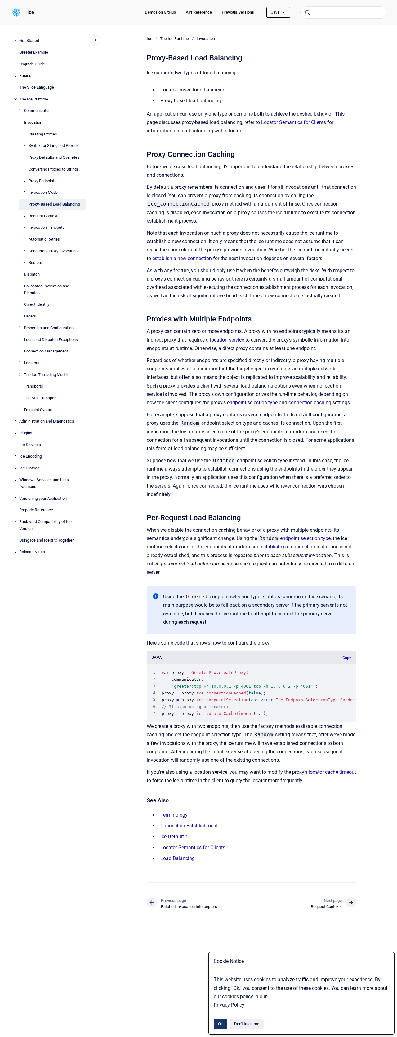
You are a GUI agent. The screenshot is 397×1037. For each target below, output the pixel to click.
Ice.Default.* (173, 837)
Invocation (33, 122)
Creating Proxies (43, 133)
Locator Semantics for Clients (293, 122)
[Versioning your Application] (15, 498)
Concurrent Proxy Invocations (54, 250)
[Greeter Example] (15, 52)
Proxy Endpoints (42, 180)
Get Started (29, 40)
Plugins (25, 433)
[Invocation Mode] (24, 192)
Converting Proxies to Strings (54, 168)
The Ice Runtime (33, 98)
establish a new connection (182, 258)
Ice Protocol (29, 468)
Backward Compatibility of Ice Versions (45, 524)
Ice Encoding (30, 456)
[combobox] (344, 12)
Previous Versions (238, 12)
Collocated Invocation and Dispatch (46, 289)
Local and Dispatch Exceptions (51, 339)
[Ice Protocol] (15, 467)
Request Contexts (44, 215)
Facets (30, 316)
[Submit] (307, 12)
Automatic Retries (44, 239)
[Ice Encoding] (15, 456)
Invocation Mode (43, 192)
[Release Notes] (15, 551)
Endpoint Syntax (38, 409)
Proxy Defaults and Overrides (54, 157)
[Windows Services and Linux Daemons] (15, 479)
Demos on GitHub (160, 12)
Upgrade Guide (32, 63)
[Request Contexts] (24, 215)
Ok (220, 1023)
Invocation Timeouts (47, 227)
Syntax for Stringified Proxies (54, 145)
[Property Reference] (15, 509)
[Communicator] (19, 110)
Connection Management (46, 351)
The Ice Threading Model (46, 374)
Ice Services (30, 444)
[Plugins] (15, 432)
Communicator (37, 110)
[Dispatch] (19, 274)
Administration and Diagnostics (46, 421)
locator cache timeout (332, 772)
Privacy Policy (229, 1005)
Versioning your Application (43, 498)
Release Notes (32, 551)
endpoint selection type (252, 402)
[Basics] (15, 75)
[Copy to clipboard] (144, 153)
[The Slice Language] (15, 87)
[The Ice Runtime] (15, 98)
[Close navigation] (95, 40)
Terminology (174, 815)
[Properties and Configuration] (19, 327)
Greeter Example (33, 52)
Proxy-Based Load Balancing (54, 204)
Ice (30, 12)
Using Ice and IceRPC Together (46, 540)
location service (227, 340)
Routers (35, 262)
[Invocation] (19, 122)
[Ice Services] (15, 444)
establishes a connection (288, 547)
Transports (33, 386)
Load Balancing (177, 858)
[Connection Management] (19, 350)
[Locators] (19, 362)
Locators (31, 362)
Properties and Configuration (49, 327)
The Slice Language (36, 87)
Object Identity (36, 304)
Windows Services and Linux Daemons (44, 483)
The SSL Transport (40, 398)
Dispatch (32, 274)
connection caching (309, 402)
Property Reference (36, 509)
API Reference (199, 12)
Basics (25, 75)
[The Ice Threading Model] (19, 374)
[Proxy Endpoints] (24, 180)
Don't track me (246, 1023)
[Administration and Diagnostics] (15, 421)
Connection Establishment (189, 826)
